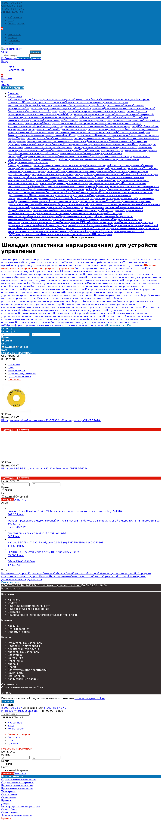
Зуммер (36, 186)
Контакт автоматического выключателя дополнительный (68, 286)
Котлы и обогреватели (89, 108)
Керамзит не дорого (14, 573)
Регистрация (16, 23)
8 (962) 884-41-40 (12, 8)
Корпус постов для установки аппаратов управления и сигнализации (61, 213)
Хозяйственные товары (23, 678)
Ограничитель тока (50, 292)
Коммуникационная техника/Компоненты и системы (55, 156)
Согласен (8, 701)
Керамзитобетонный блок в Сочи (50, 573)
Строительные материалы (25, 642)
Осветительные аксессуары (117, 99)
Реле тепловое (105, 216)
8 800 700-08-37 (11, 2)
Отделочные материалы (24, 645)
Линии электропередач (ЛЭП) (123, 126)
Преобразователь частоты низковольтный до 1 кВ (60, 189)
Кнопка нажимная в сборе (42, 222)
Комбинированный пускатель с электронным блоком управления (68, 219)
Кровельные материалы (23, 651)
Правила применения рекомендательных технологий (43, 614)
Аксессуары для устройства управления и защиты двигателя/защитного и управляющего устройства (76, 265)
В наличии (14, 379)
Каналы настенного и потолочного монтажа (56, 141)
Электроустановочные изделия (52, 99)
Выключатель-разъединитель (36, 228)
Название (14, 364)
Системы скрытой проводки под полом (51, 111)
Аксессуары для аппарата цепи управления (106, 198)
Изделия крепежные (68, 153)
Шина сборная (102, 234)
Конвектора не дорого (24, 576)
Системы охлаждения (64, 150)
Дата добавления (19, 376)
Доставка (14, 40)
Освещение (15, 660)
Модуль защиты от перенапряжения (111, 283)
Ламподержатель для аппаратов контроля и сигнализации (47, 165)
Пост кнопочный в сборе (61, 192)
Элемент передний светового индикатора (114, 165)
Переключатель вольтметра (77, 216)
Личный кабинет (18, 628)
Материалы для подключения (76, 147)
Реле (66, 135)
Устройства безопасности (91, 117)
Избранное (21, 58)
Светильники (81, 99)
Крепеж (13, 663)
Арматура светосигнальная (74, 228)
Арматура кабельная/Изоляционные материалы (67, 144)
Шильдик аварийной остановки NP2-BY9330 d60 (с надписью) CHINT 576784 (51, 420)
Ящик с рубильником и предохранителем (121, 189)
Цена (11, 367)
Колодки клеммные (82, 135)
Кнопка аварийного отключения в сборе (66, 204)
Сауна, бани (15, 672)
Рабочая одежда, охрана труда (39, 159)
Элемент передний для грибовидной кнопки (113, 168)
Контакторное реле (106, 222)
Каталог (35, 52)
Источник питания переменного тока (117, 204)
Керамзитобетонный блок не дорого (96, 573)
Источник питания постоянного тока (109, 277)
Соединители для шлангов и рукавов (49, 108)
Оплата (12, 37)
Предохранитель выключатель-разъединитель (54, 289)
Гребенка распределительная (81, 207)
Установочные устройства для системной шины (101, 105)
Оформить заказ (19, 631)
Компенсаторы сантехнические (44, 102)
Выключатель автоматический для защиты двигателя (73, 298)
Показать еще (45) (118, 325)
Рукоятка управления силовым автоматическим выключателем (80, 280)
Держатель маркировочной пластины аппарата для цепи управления (60, 201)
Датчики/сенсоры (97, 141)
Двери (12, 666)
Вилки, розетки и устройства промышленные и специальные (84, 123)
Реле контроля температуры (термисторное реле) (61, 177)
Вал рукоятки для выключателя (63, 168)
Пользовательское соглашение (28, 608)
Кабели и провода (19, 99)
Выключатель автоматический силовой (67, 234)
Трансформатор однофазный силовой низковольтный (73, 225)
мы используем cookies (90, 698)
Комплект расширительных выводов (77, 210)
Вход (11, 20)
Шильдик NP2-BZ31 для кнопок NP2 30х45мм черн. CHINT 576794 (44, 468)
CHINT (8, 340)
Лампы (94, 99)
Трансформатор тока (27, 234)
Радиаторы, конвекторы (53, 105)
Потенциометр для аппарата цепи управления (79, 180)
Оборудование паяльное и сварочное (89, 114)
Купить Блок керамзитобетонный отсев (65, 576)
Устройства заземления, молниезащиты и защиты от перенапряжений (70, 132)
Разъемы (31, 105)
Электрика (15, 96)
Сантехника (15, 657)
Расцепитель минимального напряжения (68, 186)
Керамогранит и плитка (23, 648)
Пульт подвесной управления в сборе (37, 304)
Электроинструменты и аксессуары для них (106, 111)
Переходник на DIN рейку (76, 222)
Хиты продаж (16, 370)
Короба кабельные (120, 117)
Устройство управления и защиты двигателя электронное (55, 295)
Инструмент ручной (30, 123)
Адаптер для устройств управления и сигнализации (87, 183)
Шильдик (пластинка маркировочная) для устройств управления (65, 174)
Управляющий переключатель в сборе (53, 301)
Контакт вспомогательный (39, 231)
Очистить (20, 499)
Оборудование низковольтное (80, 159)
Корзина (13, 625)
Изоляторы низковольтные (38, 307)
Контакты (14, 34)
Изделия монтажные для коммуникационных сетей (91, 129)
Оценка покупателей (22, 373)
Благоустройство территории (27, 669)
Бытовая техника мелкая (112, 135)
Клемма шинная (88, 192)
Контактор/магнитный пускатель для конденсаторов (110, 268)
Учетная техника (120, 141)
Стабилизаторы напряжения (34, 210)
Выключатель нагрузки (43, 216)
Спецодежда (16, 675)
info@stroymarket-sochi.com (63, 585)
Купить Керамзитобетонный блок (114, 576)
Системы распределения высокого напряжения (72, 126)
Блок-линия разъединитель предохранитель (59, 195)
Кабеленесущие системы (115, 144)
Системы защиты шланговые (119, 159)
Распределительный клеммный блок (52, 198)
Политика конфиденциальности (29, 605)
